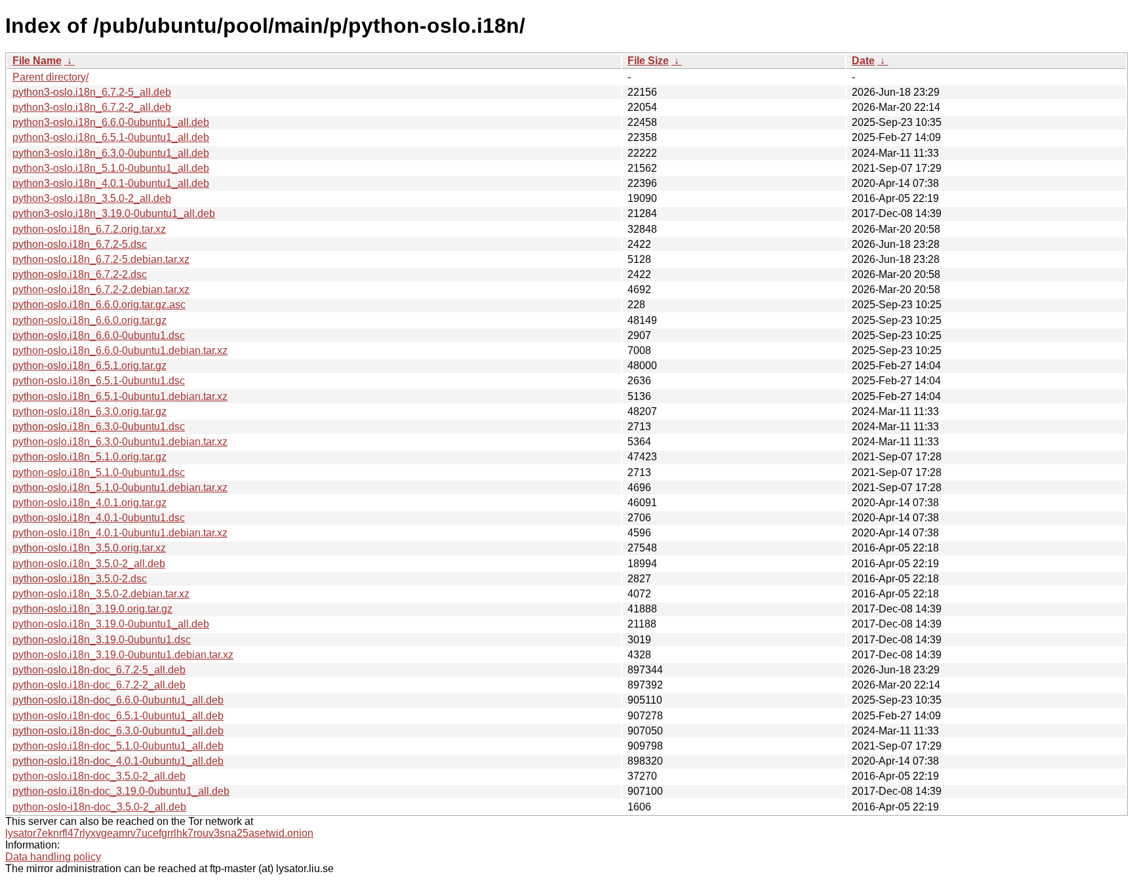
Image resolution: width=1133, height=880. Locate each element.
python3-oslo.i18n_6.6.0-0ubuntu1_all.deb (110, 122)
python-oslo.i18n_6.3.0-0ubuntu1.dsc (98, 426)
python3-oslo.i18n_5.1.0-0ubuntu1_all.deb (110, 168)
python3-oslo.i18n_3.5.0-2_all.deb (91, 198)
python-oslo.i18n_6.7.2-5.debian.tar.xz (100, 259)
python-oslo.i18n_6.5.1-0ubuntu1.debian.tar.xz (120, 396)
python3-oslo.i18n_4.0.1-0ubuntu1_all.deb (110, 183)
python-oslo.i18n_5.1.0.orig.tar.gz (89, 456)
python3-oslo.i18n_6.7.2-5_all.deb (91, 92)
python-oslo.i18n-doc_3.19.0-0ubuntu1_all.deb (120, 791)
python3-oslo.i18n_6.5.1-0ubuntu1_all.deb (110, 137)
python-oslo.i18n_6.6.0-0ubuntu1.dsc (98, 335)
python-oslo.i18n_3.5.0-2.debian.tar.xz (100, 593)
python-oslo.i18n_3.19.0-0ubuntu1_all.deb (110, 624)
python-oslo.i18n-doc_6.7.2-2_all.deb (99, 684)
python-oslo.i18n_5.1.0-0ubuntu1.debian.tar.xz (120, 487)
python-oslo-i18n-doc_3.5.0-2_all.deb (99, 806)
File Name (37, 60)
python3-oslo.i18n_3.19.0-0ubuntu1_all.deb (113, 213)
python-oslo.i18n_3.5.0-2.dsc (79, 578)
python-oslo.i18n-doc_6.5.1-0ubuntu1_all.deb (118, 715)
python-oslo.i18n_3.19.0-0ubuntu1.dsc (101, 639)
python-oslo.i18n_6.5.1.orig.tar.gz (89, 365)
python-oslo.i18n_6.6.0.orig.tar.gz (89, 320)
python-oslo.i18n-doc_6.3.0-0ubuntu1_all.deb (118, 730)
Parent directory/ (50, 77)
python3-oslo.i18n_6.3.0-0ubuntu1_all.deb (110, 153)
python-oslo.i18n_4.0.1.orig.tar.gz (89, 502)
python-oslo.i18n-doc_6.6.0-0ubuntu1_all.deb (118, 700)
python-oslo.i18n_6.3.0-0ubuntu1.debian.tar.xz (120, 441)
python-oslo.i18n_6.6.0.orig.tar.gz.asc (99, 304)
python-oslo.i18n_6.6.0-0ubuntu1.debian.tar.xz (120, 350)
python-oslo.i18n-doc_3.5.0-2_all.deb (99, 776)
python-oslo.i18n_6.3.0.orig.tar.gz (89, 411)
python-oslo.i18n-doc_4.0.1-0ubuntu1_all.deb (118, 761)
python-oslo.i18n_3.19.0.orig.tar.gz (92, 608)
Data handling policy (53, 856)
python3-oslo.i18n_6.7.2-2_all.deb (91, 107)
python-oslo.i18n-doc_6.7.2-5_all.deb (99, 669)
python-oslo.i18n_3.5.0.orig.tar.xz (89, 547)
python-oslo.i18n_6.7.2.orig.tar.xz (89, 229)
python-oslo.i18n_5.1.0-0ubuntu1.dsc (98, 472)
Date (863, 60)
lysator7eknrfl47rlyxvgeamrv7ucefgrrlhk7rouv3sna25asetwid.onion (159, 833)
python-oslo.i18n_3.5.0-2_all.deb (88, 563)
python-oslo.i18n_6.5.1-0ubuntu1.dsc (98, 380)
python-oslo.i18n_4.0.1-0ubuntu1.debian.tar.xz (120, 532)
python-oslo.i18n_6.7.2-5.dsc (79, 244)
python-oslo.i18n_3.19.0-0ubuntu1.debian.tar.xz (122, 654)
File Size (648, 60)
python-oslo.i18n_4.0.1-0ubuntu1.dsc (98, 517)
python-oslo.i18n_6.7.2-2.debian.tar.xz (100, 289)
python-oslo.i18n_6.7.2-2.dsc (79, 274)
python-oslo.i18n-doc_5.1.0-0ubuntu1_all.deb (118, 745)
